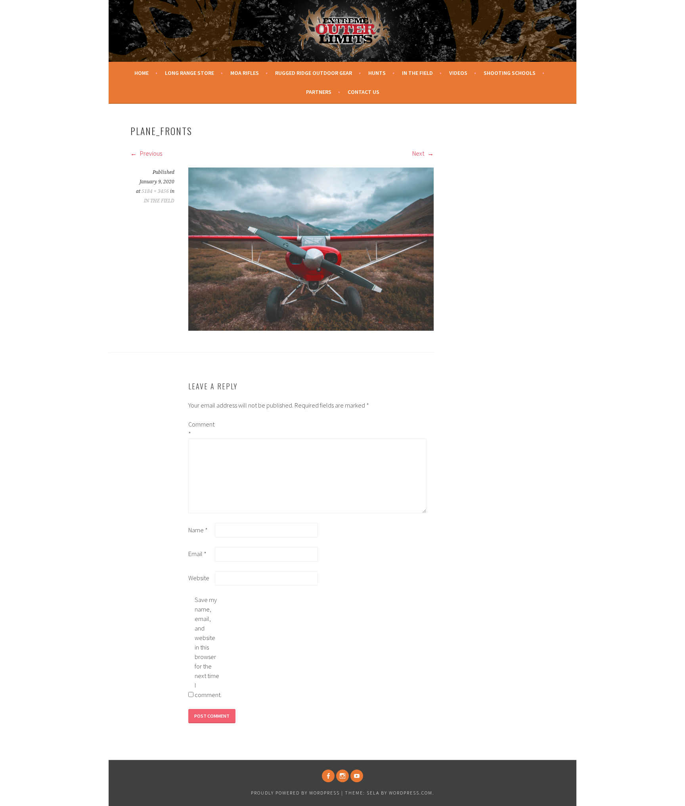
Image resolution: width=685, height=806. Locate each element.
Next (418, 153)
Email (197, 554)
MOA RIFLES (244, 72)
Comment (201, 429)
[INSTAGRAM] (342, 776)
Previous (150, 153)
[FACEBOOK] (328, 776)
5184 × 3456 (155, 191)
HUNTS (377, 72)
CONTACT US (363, 91)
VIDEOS (458, 72)
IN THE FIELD (417, 72)
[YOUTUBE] (356, 776)
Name (198, 530)
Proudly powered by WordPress (295, 793)
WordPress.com (410, 793)
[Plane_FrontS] (311, 328)
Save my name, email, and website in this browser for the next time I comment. (207, 647)
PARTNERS (318, 91)
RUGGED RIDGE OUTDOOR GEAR (313, 72)
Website (198, 578)
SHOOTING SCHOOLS (510, 72)
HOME (141, 72)
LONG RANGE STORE (189, 72)
